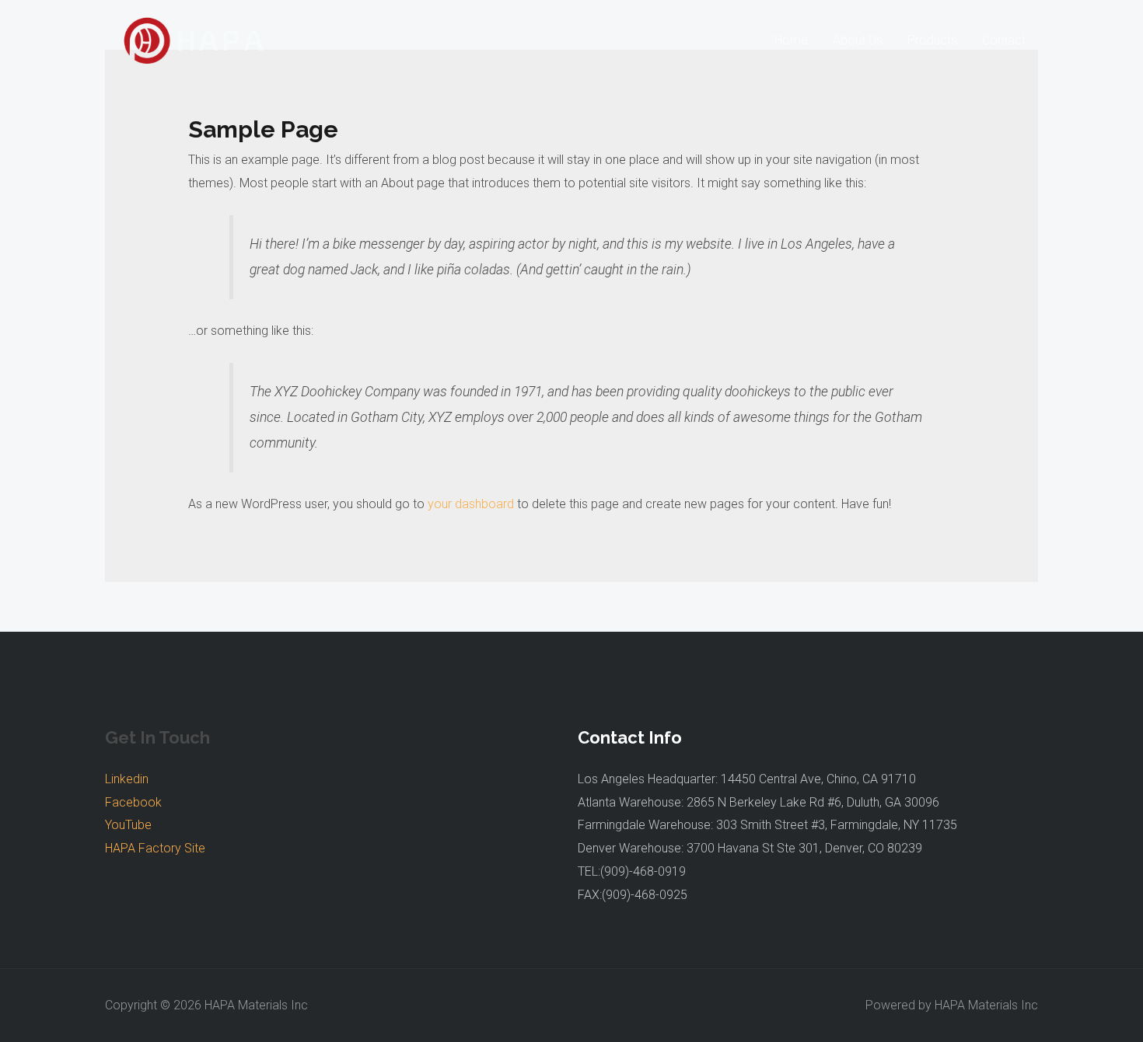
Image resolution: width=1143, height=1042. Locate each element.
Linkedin (127, 779)
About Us (858, 40)
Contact (1004, 40)
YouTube (128, 824)
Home (791, 40)
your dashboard (471, 504)
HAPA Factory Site (155, 848)
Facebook (133, 802)
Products (932, 40)
